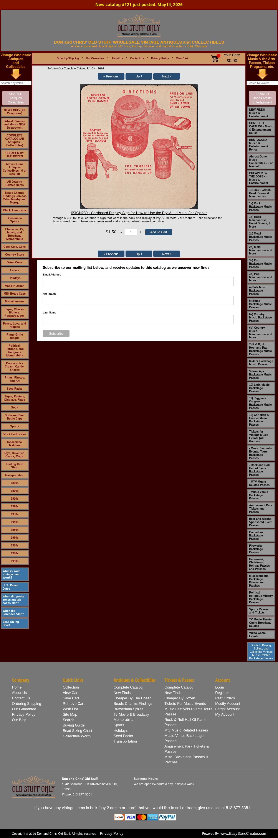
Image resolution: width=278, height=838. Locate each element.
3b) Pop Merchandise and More (260, 277)
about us (19, 693)
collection (71, 687)
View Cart (182, 58)
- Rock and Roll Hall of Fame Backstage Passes (259, 469)
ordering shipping (26, 704)
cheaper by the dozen (132, 698)
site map (70, 714)
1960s (14, 537)
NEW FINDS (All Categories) (14, 111)
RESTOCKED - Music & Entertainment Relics (258, 144)
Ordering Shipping (68, 58)
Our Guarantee (95, 58)
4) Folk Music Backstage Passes (258, 290)
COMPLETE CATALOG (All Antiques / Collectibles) (14, 140)
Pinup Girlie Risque (15, 336)
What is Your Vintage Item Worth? (11, 574)
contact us (21, 698)
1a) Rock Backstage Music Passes (260, 207)
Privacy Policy (160, 58)
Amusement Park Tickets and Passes (260, 508)
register (222, 693)
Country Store (14, 254)
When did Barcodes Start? (13, 612)
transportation (125, 741)
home (17, 687)
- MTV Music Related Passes (259, 483)
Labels (14, 270)
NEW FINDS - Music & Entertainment (258, 113)
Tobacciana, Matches (15, 443)
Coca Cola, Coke (14, 246)
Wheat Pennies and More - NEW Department (14, 124)
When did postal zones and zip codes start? (14, 600)
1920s (14, 506)
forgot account (227, 709)
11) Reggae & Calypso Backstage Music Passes (260, 403)
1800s (14, 483)
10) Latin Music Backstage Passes (259, 388)
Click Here (95, 68)
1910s (14, 498)
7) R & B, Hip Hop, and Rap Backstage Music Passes (260, 349)
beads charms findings (133, 704)
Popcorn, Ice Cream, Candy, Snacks (14, 366)
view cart (71, 693)
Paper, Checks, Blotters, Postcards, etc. (15, 312)
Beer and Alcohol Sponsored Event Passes (260, 522)
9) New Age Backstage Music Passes (260, 374)
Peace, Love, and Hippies (14, 325)
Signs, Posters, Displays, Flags (14, 398)
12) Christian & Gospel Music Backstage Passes (259, 419)
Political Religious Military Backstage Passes (261, 597)
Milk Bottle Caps (15, 293)
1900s (14, 490)
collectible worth (77, 736)
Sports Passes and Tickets (258, 611)
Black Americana (14, 210)
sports (119, 725)
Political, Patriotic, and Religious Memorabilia (15, 350)
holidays (121, 730)
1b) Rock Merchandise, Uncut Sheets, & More (260, 221)
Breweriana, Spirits (15, 219)
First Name (49, 293)
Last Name (49, 312)
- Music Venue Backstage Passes (258, 495)
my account (224, 714)
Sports (14, 426)
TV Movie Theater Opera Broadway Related (261, 623)
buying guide (73, 725)
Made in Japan (14, 285)
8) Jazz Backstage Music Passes (261, 362)
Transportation (14, 475)
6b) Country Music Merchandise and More (260, 332)
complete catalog (128, 687)
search (68, 720)
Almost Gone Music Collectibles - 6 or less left (261, 161)
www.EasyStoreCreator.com (243, 833)
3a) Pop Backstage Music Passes (260, 264)
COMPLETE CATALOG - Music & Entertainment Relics (261, 127)
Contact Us (137, 58)
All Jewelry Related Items (14, 183)
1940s (14, 522)
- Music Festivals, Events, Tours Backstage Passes (261, 453)
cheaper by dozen (179, 698)
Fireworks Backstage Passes (256, 549)
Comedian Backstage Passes (256, 535)
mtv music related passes (186, 730)
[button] (111, 76)
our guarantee (24, 709)
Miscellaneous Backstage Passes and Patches (258, 580)
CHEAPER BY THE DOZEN (14, 154)
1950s (14, 529)
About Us (117, 58)
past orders (225, 698)
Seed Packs (14, 388)
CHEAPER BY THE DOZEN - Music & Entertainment (258, 178)
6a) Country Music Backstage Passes (260, 317)
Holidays (14, 278)
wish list (70, 709)
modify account (227, 704)
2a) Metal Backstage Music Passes (260, 237)
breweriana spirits (128, 709)
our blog (19, 720)
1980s (14, 553)
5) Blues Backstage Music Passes (260, 304)
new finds (122, 693)
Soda (14, 407)
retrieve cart (73, 704)
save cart (71, 698)
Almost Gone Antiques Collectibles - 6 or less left (14, 168)
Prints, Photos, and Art (15, 379)
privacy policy (23, 714)
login (219, 687)
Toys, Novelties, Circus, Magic (14, 454)
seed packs (123, 736)
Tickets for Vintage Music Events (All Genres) (258, 436)
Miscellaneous (14, 301)
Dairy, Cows (15, 262)
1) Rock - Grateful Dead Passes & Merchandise (260, 193)
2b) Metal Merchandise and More (260, 250)
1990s (14, 561)
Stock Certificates (14, 434)
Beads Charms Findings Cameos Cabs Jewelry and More (14, 197)
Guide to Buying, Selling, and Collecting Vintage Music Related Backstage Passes (261, 652)
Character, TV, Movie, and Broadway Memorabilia (14, 234)
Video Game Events (257, 634)
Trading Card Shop (14, 465)
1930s (14, 514)
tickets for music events (185, 704)
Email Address (52, 274)
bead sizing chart (77, 731)
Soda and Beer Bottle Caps (15, 417)
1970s (14, 545)
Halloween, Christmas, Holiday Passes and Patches (259, 564)
